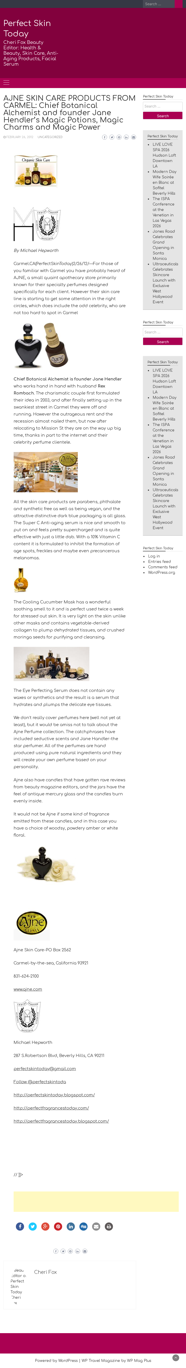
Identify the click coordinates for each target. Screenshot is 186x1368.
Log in (154, 556)
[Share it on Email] (96, 1229)
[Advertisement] (96, 1201)
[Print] (109, 1229)
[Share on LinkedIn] (71, 1229)
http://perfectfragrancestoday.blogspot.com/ (61, 1121)
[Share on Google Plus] (45, 1229)
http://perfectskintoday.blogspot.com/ (54, 1095)
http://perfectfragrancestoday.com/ (51, 1108)
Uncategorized (50, 137)
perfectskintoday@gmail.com (45, 1069)
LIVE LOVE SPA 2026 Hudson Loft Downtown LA (164, 155)
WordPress (68, 1361)
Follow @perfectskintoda (40, 1082)
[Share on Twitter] (33, 1229)
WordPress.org (161, 573)
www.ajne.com (28, 989)
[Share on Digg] (83, 1229)
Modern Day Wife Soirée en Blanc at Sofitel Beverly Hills (164, 183)
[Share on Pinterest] (58, 1229)
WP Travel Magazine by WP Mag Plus (116, 1361)
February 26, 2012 (20, 137)
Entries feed (159, 562)
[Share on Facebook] (20, 1229)
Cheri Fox (45, 1272)
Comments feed (162, 567)
